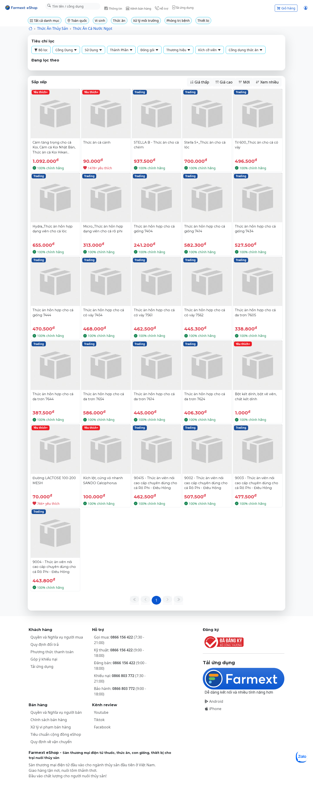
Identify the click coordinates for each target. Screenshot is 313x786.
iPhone (214, 708)
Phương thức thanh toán (52, 651)
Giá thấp (201, 82)
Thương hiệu (176, 50)
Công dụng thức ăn (244, 50)
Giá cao (226, 82)
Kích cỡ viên (208, 50)
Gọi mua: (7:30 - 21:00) (119, 640)
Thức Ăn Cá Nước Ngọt (92, 28)
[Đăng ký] (243, 642)
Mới (246, 82)
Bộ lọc (43, 50)
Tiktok (99, 719)
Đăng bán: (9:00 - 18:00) (120, 665)
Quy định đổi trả (44, 644)
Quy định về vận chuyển (51, 741)
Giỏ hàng (288, 8)
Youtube (101, 712)
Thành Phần (119, 50)
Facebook (102, 727)
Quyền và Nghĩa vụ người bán (56, 712)
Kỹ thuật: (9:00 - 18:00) (119, 652)
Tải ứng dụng (41, 666)
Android (215, 701)
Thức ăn (119, 20)
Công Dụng (64, 50)
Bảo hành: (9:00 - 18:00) (120, 691)
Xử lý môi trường (146, 20)
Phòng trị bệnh (178, 20)
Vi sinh (100, 20)
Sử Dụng (92, 50)
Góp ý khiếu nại (43, 659)
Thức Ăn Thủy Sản (52, 28)
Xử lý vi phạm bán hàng (50, 727)
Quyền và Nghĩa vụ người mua (56, 637)
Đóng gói (147, 50)
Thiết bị (203, 20)
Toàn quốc (78, 20)
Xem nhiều (269, 82)
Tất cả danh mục (46, 20)
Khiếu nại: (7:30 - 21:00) (120, 678)
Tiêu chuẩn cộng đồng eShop (55, 734)
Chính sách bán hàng (48, 719)
